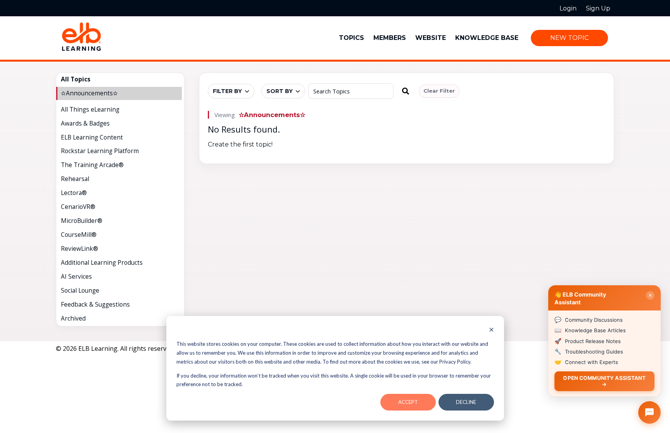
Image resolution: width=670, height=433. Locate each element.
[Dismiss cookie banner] (491, 330)
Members (389, 37)
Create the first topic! (240, 144)
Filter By (227, 91)
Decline (466, 402)
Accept (408, 402)
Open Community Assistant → (604, 381)
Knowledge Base (486, 37)
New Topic (569, 37)
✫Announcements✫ (272, 115)
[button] (406, 91)
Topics (351, 37)
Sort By (279, 91)
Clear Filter (439, 91)
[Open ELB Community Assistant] (649, 412)
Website (430, 37)
